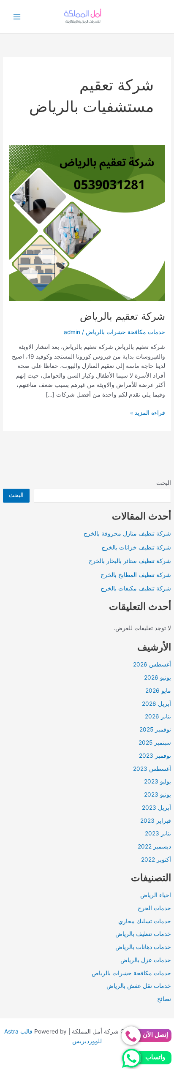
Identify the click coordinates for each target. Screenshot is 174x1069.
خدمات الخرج (154, 908)
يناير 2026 (158, 716)
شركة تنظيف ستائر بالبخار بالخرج (130, 561)
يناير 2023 (158, 833)
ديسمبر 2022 (154, 846)
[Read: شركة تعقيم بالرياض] (87, 222)
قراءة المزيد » (147, 413)
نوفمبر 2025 (155, 729)
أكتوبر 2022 (156, 859)
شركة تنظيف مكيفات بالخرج (136, 588)
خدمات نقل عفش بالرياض (138, 985)
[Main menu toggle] (17, 16)
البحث (163, 482)
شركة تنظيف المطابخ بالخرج (136, 574)
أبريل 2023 (156, 807)
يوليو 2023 (157, 781)
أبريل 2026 (156, 703)
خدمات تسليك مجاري (144, 921)
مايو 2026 (158, 690)
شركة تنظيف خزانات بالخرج (136, 547)
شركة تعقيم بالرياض (122, 316)
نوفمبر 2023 (155, 755)
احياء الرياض (155, 895)
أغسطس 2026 (152, 664)
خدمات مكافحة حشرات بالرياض (131, 973)
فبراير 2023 (155, 820)
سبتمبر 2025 (155, 742)
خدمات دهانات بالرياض (143, 947)
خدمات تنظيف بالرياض (143, 933)
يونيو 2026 (157, 677)
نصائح (164, 999)
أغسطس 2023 (152, 768)
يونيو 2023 (157, 794)
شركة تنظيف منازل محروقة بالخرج (127, 533)
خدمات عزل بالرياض (145, 960)
